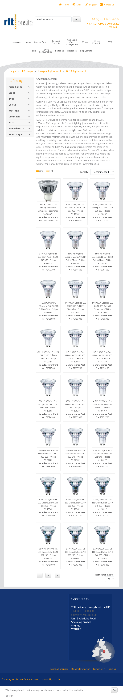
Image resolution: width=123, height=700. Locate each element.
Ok (114, 690)
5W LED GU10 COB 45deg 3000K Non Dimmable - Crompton (48, 212)
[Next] (57, 575)
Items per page (104, 574)
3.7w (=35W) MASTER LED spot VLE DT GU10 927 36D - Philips (75, 212)
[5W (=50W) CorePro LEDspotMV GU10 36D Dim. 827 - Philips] (75, 338)
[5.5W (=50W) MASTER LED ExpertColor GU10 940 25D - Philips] (102, 535)
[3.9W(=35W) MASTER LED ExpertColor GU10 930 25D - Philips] (75, 486)
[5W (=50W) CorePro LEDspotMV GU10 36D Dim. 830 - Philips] (102, 338)
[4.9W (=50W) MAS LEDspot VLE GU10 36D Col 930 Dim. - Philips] (102, 240)
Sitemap (112, 669)
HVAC (109, 42)
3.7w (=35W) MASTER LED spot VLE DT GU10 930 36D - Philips (102, 212)
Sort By (84, 171)
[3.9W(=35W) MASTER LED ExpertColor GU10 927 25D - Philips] (48, 486)
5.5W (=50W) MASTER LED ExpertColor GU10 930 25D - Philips (75, 556)
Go (76, 19)
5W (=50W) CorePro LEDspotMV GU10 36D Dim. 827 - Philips (75, 360)
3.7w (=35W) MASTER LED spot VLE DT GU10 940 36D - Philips (48, 261)
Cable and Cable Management (72, 42)
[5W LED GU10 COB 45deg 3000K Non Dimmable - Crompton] (48, 191)
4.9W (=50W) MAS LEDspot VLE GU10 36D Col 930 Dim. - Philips (102, 261)
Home (66, 4)
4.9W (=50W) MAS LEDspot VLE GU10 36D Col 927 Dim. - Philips (75, 261)
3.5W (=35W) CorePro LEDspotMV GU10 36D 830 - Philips (75, 409)
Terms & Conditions (59, 669)
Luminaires (16, 42)
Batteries (59, 50)
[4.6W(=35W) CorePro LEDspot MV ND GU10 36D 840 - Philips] (75, 436)
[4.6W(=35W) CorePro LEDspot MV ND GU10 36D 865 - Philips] (102, 436)
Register (93, 4)
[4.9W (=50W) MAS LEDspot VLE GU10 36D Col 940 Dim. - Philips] (48, 289)
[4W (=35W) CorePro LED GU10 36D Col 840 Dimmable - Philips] (48, 338)
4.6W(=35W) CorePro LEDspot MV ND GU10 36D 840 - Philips (75, 458)
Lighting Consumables (45, 50)
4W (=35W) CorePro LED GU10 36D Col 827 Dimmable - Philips (75, 310)
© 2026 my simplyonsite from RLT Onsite (20, 679)
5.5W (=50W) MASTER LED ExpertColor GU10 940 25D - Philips (102, 556)
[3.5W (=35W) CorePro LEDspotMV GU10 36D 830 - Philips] (75, 387)
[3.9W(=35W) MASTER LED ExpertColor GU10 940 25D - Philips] (102, 486)
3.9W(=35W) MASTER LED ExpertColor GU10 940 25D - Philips (102, 507)
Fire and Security (56, 42)
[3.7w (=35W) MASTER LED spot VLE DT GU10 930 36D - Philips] (102, 191)
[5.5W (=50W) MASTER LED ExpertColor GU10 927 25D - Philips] (48, 535)
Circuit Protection (97, 42)
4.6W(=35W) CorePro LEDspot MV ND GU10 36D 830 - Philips (48, 458)
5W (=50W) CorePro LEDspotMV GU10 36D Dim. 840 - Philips (48, 409)
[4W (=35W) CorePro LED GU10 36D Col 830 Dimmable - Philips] (102, 289)
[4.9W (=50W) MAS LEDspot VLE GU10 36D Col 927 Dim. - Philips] (75, 240)
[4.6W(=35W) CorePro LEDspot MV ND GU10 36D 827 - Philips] (102, 387)
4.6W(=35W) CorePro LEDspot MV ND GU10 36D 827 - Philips (102, 409)
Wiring (85, 42)
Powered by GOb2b (51, 679)
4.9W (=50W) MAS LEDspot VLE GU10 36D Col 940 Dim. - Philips (48, 310)
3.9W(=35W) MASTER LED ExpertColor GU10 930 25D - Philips (75, 507)
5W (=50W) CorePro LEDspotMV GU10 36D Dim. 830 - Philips (102, 360)
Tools (33, 50)
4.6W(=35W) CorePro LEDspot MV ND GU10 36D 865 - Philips (102, 458)
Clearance (72, 50)
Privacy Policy (99, 669)
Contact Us (109, 4)
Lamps (28, 42)
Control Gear (40, 42)
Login (79, 4)
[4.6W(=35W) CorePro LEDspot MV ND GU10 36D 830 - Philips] (48, 436)
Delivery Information (80, 669)
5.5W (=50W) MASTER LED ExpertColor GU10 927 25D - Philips (48, 556)
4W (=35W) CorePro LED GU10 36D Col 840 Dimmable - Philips (48, 360)
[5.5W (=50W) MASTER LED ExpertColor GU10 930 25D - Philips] (75, 535)
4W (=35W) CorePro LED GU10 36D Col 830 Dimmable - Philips (102, 310)
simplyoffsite (86, 50)
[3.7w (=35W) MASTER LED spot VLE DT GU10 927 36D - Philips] (75, 191)
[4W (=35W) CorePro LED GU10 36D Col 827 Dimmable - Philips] (75, 289)
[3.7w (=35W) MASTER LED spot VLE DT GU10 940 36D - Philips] (48, 240)
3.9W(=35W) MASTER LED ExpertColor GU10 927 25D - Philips (48, 507)
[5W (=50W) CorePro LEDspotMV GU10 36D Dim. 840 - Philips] (48, 387)
